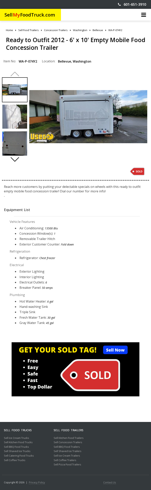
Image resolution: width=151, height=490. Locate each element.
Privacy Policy (37, 482)
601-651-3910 (133, 4)
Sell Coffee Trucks (14, 460)
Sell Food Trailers (68, 430)
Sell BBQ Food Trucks (16, 446)
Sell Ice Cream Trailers (67, 455)
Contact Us (109, 482)
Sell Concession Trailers (68, 442)
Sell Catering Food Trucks (19, 455)
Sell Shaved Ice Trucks (17, 451)
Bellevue (64, 61)
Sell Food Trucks (18, 430)
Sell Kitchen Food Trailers (69, 438)
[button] (15, 159)
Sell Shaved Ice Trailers (67, 451)
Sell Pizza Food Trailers (67, 464)
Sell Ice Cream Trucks (16, 438)
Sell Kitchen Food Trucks (18, 442)
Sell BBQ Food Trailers (67, 446)
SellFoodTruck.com (30, 14)
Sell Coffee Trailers (65, 460)
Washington (82, 61)
